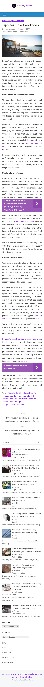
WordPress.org (7, 663)
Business (7, 21)
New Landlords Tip (28, 399)
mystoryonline (10, 29)
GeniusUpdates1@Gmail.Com (22, 680)
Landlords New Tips (13, 396)
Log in (4, 647)
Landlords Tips (30, 396)
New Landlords (11, 399)
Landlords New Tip (28, 393)
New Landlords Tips (13, 402)
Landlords (13, 393)
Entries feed (6, 652)
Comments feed (8, 658)
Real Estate (18, 21)
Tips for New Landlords (14, 405)
